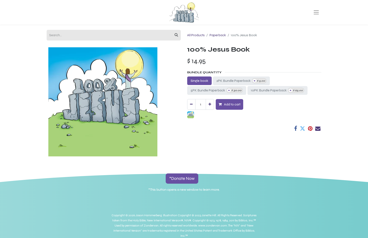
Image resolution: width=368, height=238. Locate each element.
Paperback (218, 35)
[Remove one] (191, 104)
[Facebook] (295, 128)
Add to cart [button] (231, 104)
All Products (196, 35)
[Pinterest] (310, 128)
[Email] (318, 128)
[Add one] (210, 104)
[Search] (176, 35)
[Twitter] (302, 128)
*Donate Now (182, 178)
